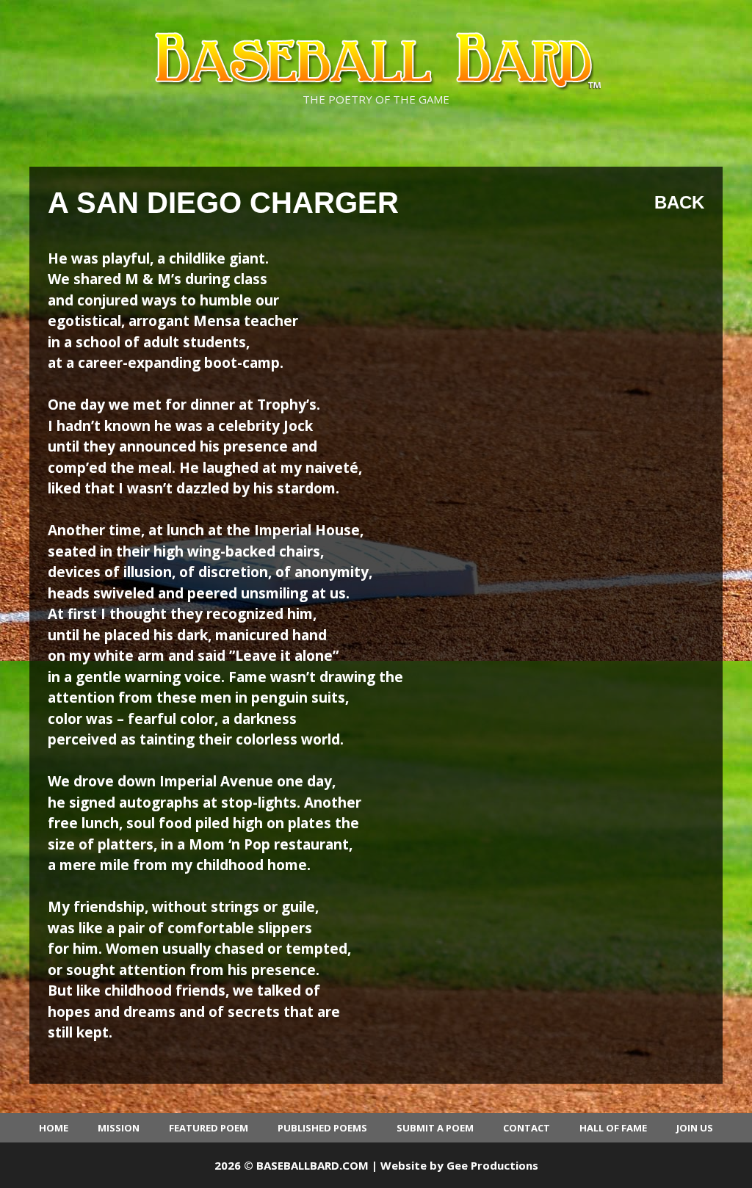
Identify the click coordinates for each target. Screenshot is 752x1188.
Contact (526, 1127)
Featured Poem (208, 1127)
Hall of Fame (613, 1127)
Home (53, 1127)
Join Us (694, 1127)
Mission (119, 1127)
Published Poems (322, 1127)
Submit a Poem (435, 1127)
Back (679, 202)
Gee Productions (492, 1165)
